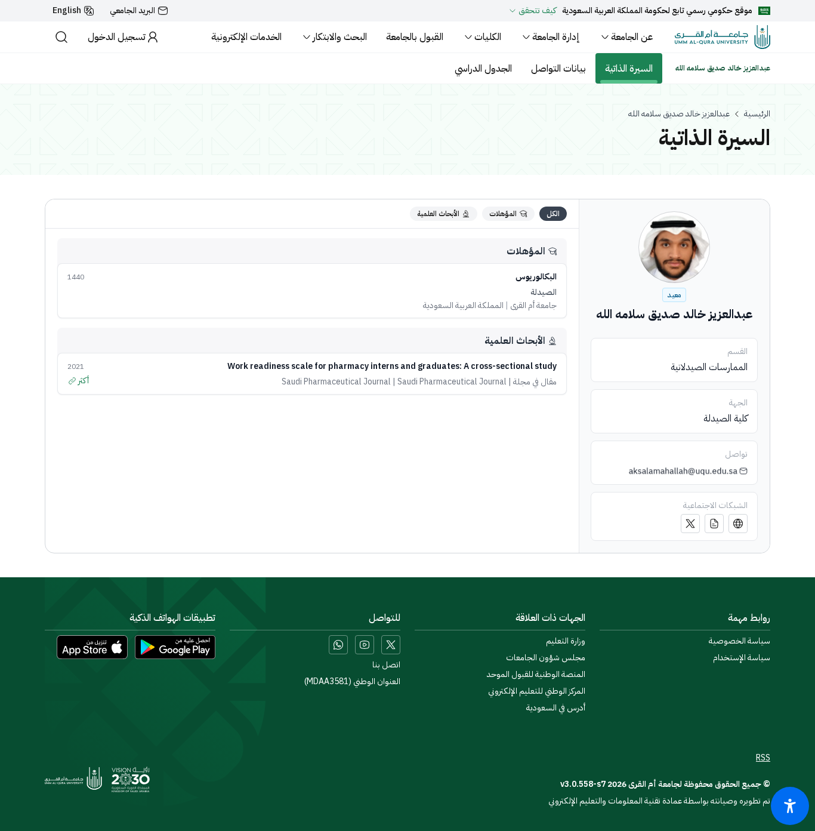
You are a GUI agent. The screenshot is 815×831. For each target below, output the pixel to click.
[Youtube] (364, 644)
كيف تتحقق (537, 11)
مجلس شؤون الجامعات (545, 658)
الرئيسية (757, 114)
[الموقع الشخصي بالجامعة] (738, 523)
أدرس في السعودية (555, 708)
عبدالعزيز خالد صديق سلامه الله (679, 114)
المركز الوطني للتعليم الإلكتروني (536, 691)
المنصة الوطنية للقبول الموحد (536, 675)
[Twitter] (690, 523)
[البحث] (61, 37)
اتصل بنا (386, 665)
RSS (763, 758)
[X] (390, 644)
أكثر (83, 381)
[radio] (553, 214)
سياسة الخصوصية (739, 641)
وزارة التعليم (565, 641)
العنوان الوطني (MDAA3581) (352, 682)
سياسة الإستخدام (741, 658)
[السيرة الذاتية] (714, 523)
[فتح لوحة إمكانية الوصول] (790, 806)
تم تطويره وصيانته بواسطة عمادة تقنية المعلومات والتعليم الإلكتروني (659, 801)
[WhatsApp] (338, 644)
